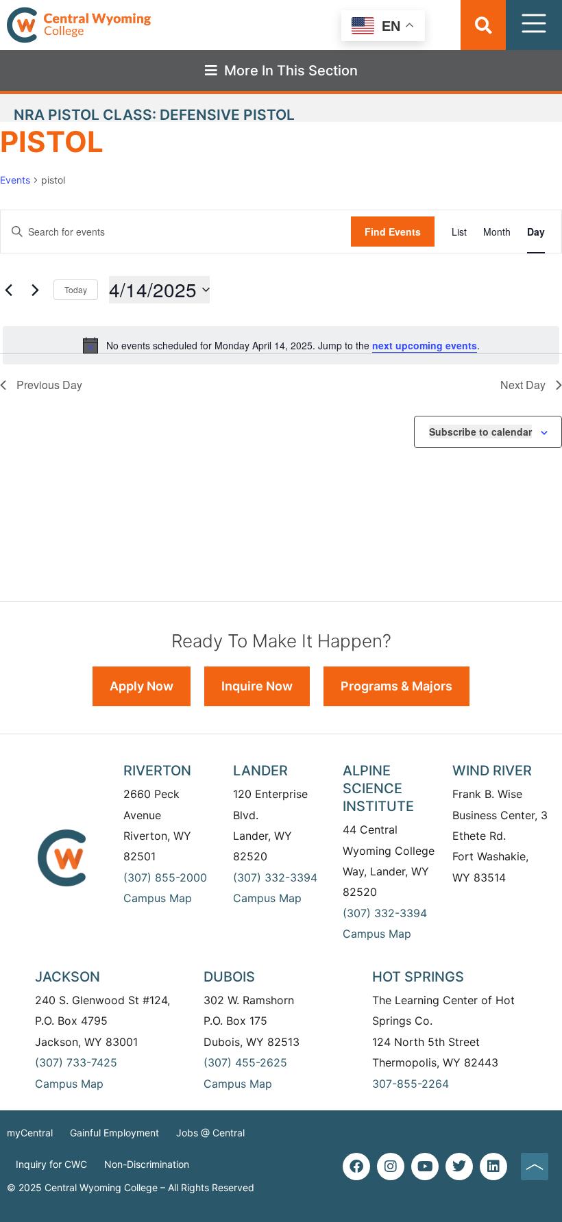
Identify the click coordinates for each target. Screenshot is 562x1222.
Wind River (492, 770)
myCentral (30, 1132)
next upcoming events (424, 345)
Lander (260, 770)
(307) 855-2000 (165, 877)
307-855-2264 (410, 1083)
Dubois (229, 977)
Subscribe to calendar (480, 431)
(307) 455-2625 (245, 1062)
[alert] (281, 345)
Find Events (393, 231)
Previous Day (49, 384)
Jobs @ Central (210, 1132)
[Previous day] (8, 290)
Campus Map (157, 898)
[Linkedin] (493, 1166)
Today (75, 289)
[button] (483, 25)
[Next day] (35, 290)
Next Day (523, 384)
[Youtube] (425, 1166)
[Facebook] (356, 1166)
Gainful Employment (114, 1132)
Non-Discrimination (146, 1164)
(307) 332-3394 (275, 877)
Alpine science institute (378, 788)
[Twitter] (459, 1166)
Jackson (67, 977)
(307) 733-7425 (76, 1062)
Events (15, 180)
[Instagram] (390, 1166)
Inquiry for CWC (51, 1164)
